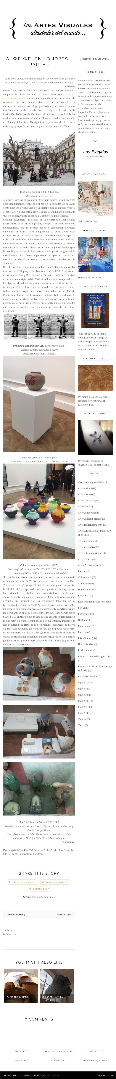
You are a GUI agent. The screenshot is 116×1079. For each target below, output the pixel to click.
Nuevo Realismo (86, 644)
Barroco (82, 571)
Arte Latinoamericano (90, 553)
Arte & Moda (85, 488)
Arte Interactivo (86, 547)
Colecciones (84, 577)
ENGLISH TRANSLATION (95, 59)
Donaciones (84, 589)
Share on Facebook (24, 882)
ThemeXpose (25, 1075)
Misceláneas (84, 638)
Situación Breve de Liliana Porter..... (53, 999)
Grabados (83, 619)
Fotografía (84, 613)
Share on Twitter (57, 882)
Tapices (82, 719)
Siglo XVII (83, 694)
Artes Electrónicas (88, 565)
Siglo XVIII (83, 700)
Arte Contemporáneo (43, 896)
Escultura (83, 595)
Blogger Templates (52, 1075)
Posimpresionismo (88, 676)
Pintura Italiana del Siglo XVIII (94, 656)
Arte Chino (84, 506)
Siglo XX (82, 706)
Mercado (83, 632)
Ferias (81, 607)
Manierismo (84, 626)
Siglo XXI (83, 713)
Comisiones (84, 583)
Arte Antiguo (85, 494)
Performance (85, 650)
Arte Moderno (85, 559)
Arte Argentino (86, 500)
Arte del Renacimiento (90, 524)
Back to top (104, 1075)
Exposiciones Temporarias (92, 601)
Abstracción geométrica (91, 482)
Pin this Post (41, 889)
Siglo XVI (83, 688)
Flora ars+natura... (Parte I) (18, 999)
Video (81, 725)
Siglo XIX (83, 682)
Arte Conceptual (87, 512)
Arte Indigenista (87, 541)
